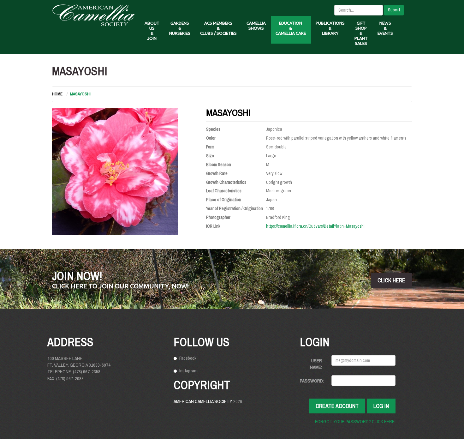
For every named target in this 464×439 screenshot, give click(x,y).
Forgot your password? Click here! (355, 421)
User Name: (316, 363)
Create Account (337, 406)
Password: (312, 380)
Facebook (187, 358)
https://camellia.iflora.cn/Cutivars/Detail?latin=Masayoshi (315, 226)
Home (57, 94)
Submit (394, 10)
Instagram (188, 370)
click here (391, 280)
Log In (381, 406)
